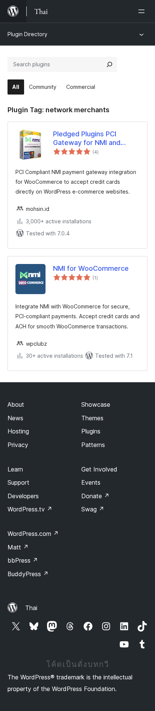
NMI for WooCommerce (91, 268)
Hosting (18, 431)
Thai (31, 608)
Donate (95, 496)
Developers (23, 496)
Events (90, 482)
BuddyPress (28, 574)
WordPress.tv (30, 509)
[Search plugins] (109, 64)
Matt (18, 547)
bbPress (23, 560)
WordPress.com (33, 533)
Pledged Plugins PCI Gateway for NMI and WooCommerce (86, 138)
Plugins (90, 431)
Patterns (93, 445)
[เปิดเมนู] (143, 11)
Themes (92, 418)
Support (18, 482)
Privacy (18, 445)
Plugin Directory (27, 34)
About (16, 404)
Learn (15, 469)
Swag (92, 509)
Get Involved (99, 469)
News (15, 418)
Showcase (95, 404)
